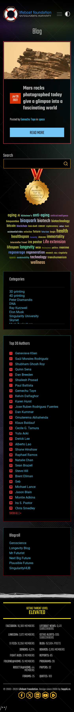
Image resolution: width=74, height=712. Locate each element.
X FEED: (13, 643)
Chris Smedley (25, 508)
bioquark (28, 221)
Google (52, 232)
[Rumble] (53, 695)
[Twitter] (29, 695)
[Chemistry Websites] (37, 188)
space (42, 119)
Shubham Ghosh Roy (30, 364)
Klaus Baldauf (25, 423)
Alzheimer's (26, 215)
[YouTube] (45, 695)
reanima (64, 247)
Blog (37, 31)
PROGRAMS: (45, 661)
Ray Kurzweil (18, 308)
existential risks (15, 232)
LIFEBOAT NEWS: (47, 626)
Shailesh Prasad (26, 380)
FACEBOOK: (11, 626)
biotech (43, 221)
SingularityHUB (19, 568)
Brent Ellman (24, 476)
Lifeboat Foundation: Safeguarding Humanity (27, 14)
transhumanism (57, 257)
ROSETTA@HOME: (22, 667)
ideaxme (42, 237)
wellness (38, 262)
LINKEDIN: (13, 634)
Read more (37, 132)
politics (55, 248)
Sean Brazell (24, 465)
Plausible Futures (21, 563)
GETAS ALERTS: (47, 634)
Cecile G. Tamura (27, 428)
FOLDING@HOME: (12, 661)
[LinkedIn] (37, 695)
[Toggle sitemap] (59, 13)
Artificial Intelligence (59, 216)
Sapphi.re (65, 689)
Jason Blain (23, 492)
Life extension (54, 242)
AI (19, 216)
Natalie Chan (24, 460)
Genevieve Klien (26, 353)
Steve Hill (21, 471)
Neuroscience (46, 248)
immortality (55, 236)
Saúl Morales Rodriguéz (31, 359)
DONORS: (24, 649)
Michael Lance (25, 487)
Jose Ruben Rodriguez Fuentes (36, 407)
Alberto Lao (23, 444)
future (36, 232)
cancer (41, 226)
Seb (18, 481)
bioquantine (12, 221)
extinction (28, 232)
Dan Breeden (24, 375)
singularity (62, 253)
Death (67, 226)
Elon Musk (16, 312)
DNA (12, 304)
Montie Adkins (25, 497)
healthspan (20, 236)
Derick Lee (22, 439)
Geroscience (17, 543)
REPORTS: (44, 655)
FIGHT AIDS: (16, 655)
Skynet (14, 320)
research (49, 253)
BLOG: (42, 643)
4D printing (17, 296)
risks (55, 253)
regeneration (35, 252)
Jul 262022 (15, 98)
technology (38, 257)
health (62, 231)
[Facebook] (22, 695)
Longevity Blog (19, 548)
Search (65, 163)
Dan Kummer (24, 412)
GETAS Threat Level (37, 611)
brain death (32, 226)
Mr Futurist (16, 553)
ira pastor (35, 242)
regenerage (16, 252)
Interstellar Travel (18, 242)
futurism (45, 232)
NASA (38, 247)
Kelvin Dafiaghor (26, 396)
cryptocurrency (52, 226)
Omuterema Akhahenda (31, 417)
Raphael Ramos (26, 455)
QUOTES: (43, 676)
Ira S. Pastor (23, 503)
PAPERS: (43, 667)
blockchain (22, 226)
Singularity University (24, 316)
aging (12, 215)
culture (61, 226)
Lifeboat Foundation (28, 689)
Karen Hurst (23, 401)
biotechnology (60, 221)
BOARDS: (43, 649)
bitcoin (11, 226)
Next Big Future (20, 558)
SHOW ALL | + (15, 513)
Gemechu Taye (28, 119)
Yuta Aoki (22, 433)
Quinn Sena (23, 369)
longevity (27, 247)
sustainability (23, 258)
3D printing (17, 291)
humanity (33, 237)
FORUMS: (27, 676)
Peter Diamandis (20, 300)
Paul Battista (24, 385)
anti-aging (41, 215)
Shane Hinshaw (26, 449)
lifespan (13, 247)
